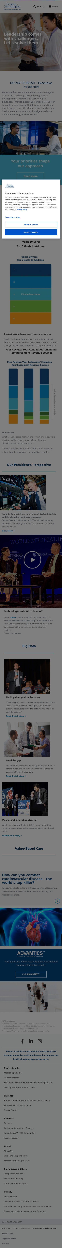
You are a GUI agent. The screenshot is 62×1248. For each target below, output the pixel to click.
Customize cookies (12, 217)
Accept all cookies (31, 232)
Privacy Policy (22, 209)
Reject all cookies (31, 224)
